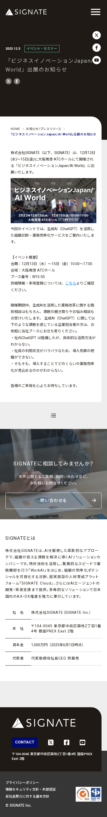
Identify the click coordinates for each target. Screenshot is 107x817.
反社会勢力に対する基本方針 (27, 796)
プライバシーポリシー (22, 783)
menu (95, 12)
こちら (70, 283)
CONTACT (24, 742)
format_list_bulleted (53, 415)
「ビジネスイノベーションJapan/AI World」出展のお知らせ (54, 134)
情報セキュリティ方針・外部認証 (30, 789)
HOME (15, 129)
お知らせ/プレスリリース (43, 129)
